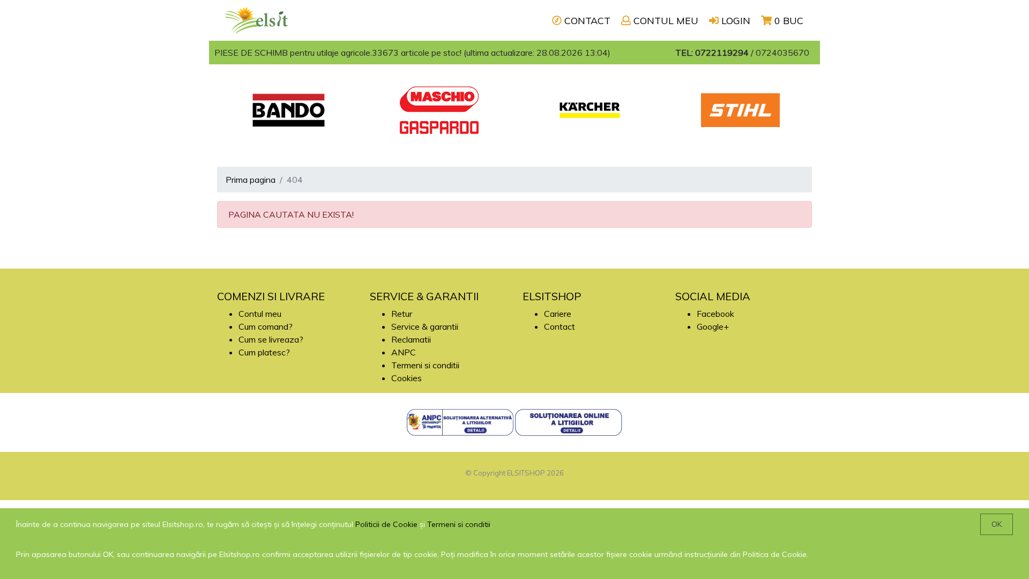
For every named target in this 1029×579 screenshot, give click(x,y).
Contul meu (259, 313)
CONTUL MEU (664, 20)
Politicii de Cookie (386, 524)
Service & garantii (424, 326)
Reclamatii (411, 339)
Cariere (557, 313)
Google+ (713, 326)
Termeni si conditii (425, 365)
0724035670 (782, 52)
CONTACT (586, 20)
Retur (401, 313)
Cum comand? (265, 326)
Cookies (406, 378)
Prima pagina (250, 179)
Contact (559, 326)
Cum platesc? (264, 352)
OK (996, 524)
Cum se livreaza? (270, 339)
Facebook (715, 313)
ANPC (403, 352)
